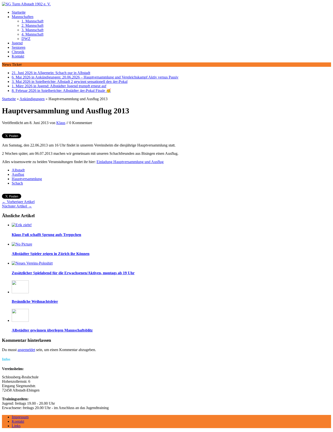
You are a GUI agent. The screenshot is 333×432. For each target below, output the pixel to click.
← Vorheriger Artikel (18, 202)
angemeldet (26, 350)
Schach (17, 183)
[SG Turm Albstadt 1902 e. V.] (166, 4)
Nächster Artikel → (17, 206)
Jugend (17, 43)
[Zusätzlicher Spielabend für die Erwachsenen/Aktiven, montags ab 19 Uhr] (32, 263)
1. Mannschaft (32, 21)
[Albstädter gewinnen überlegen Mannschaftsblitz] (20, 320)
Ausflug (18, 174)
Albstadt (18, 170)
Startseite (19, 12)
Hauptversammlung (27, 179)
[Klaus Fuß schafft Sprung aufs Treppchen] (22, 225)
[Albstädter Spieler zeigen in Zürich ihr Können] (22, 244)
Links (16, 426)
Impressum (20, 417)
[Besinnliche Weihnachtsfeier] (20, 292)
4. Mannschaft (32, 34)
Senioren (18, 47)
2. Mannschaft (32, 25)
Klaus (60, 123)
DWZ (25, 39)
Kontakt (18, 56)
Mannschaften (22, 17)
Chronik (18, 52)
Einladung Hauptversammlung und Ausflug (130, 162)
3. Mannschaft (32, 30)
